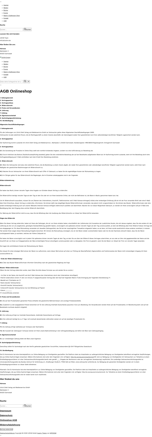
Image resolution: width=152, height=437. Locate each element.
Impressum (5, 411)
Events (6, 13)
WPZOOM (53, 433)
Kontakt (6, 18)
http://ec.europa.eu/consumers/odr (82, 357)
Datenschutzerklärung (7, 433)
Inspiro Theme (42, 433)
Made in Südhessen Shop (12, 15)
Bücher (6, 10)
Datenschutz (6, 415)
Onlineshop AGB (8, 420)
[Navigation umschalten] (0, 1)
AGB (5, 21)
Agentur (6, 5)
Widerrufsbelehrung (10, 425)
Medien (6, 8)
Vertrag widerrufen (6, 429)
